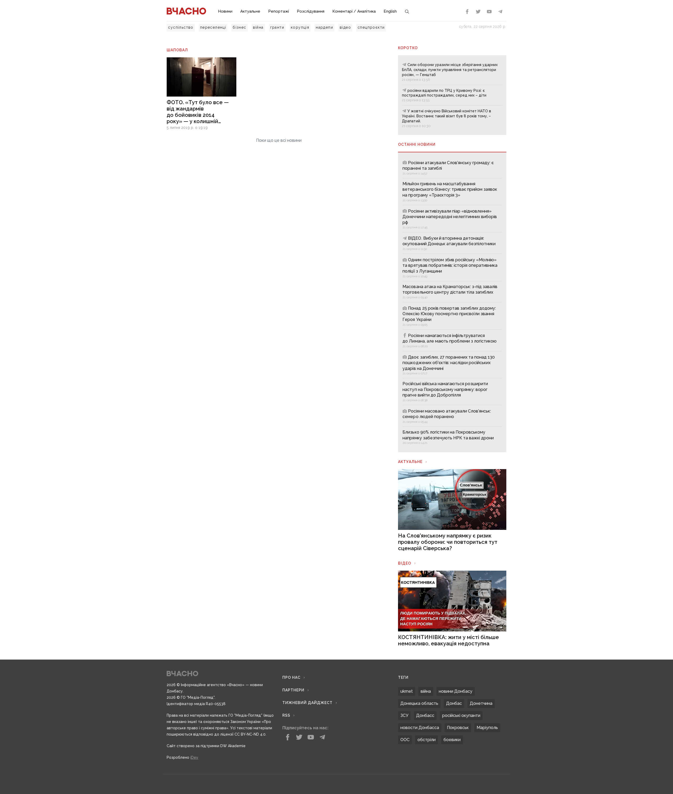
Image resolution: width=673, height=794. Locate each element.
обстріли (426, 739)
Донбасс (425, 715)
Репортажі (278, 11)
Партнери (293, 690)
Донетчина (481, 703)
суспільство (180, 27)
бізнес (239, 27)
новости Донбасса (419, 727)
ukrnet (406, 691)
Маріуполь (487, 727)
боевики (452, 739)
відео (345, 27)
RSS (286, 715)
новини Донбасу (455, 691)
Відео (404, 563)
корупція (300, 27)
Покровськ (458, 727)
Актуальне (250, 11)
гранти (277, 27)
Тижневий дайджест (307, 703)
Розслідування (310, 11)
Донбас (454, 703)
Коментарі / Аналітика (354, 11)
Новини (225, 11)
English (390, 11)
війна (258, 27)
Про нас (291, 677)
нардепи (324, 27)
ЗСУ (404, 715)
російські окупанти (461, 715)
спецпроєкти (371, 27)
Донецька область (419, 703)
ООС (405, 739)
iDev (194, 757)
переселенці (213, 27)
